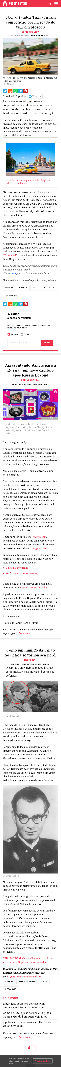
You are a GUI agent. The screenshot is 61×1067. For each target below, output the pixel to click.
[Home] (5, 3)
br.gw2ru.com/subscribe (33, 587)
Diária (26, 334)
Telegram (36, 96)
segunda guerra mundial (33, 981)
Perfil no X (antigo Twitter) (22, 573)
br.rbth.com (39, 537)
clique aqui (23, 633)
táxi (35, 287)
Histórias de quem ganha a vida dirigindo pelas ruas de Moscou (28, 182)
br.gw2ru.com (40, 548)
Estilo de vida (30, 32)
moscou (9, 287)
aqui (13, 273)
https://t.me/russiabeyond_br (24, 976)
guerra (9, 981)
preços (23, 287)
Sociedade (11, 295)
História (29, 660)
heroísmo (10, 989)
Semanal (14, 334)
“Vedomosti (9, 255)
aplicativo (49, 287)
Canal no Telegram (17, 567)
